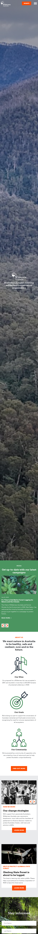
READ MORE (5, 618)
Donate (26, 3)
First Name (7, 923)
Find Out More (19, 768)
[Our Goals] (19, 700)
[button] (30, 802)
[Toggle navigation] (35, 3)
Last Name (7, 931)
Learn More (19, 830)
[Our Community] (19, 737)
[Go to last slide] (3, 625)
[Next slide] (6, 625)
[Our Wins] (19, 665)
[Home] (5, 3)
